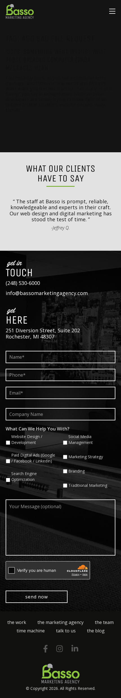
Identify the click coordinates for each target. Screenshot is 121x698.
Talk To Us (66, 631)
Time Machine (31, 631)
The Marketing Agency (60, 622)
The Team (104, 622)
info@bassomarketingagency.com (47, 293)
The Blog (96, 631)
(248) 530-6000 (23, 283)
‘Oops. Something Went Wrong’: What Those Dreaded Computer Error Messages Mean (56, 60)
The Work (16, 622)
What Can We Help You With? (38, 429)
